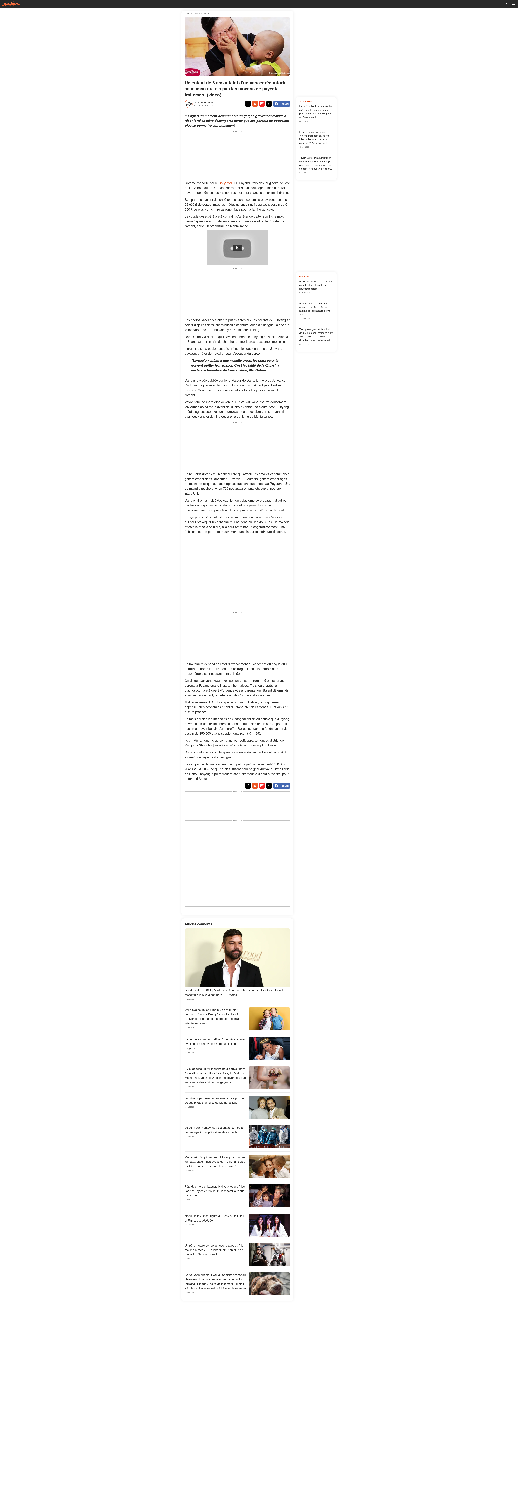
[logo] (11, 3)
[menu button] (514, 4)
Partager (285, 103)
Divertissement (202, 13)
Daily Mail (225, 182)
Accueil (188, 13)
